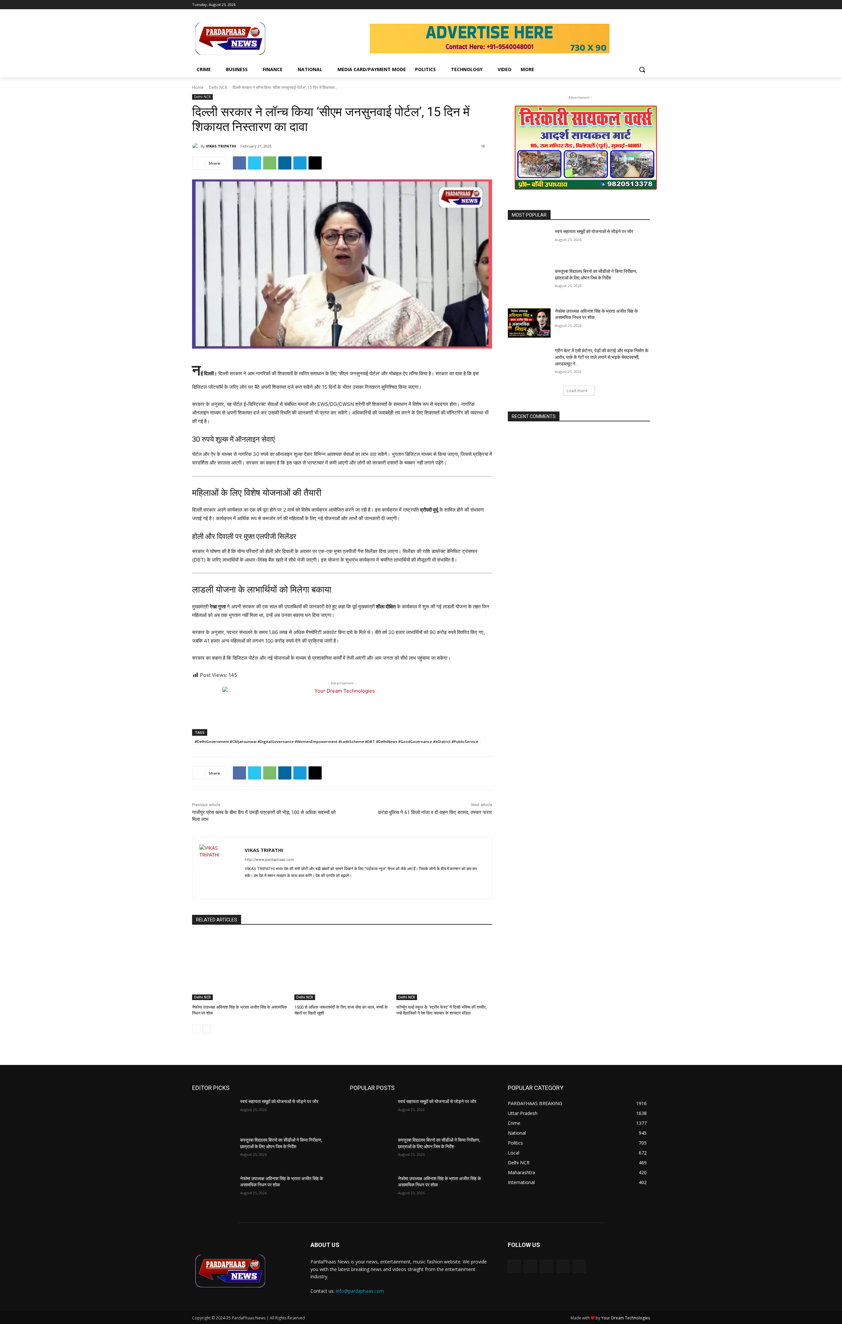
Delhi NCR (218, 87)
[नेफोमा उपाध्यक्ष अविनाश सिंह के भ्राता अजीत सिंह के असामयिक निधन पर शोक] (240, 966)
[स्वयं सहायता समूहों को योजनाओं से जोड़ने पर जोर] (529, 243)
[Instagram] (619, 5)
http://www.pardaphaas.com (269, 859)
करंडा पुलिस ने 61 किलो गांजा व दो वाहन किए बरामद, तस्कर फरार (435, 812)
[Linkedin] (284, 163)
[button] (642, 69)
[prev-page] (196, 1029)
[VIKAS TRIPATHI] (196, 146)
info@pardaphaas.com (360, 1291)
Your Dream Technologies (625, 1318)
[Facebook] (609, 5)
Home (198, 87)
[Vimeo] (637, 5)
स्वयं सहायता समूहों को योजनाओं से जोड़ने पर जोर (594, 231)
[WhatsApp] (269, 163)
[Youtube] (646, 5)
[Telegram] (300, 163)
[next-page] (207, 1029)
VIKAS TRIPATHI (221, 146)
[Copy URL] (315, 163)
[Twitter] (628, 5)
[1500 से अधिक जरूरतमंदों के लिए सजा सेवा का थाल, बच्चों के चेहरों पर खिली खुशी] (342, 966)
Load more (577, 390)
